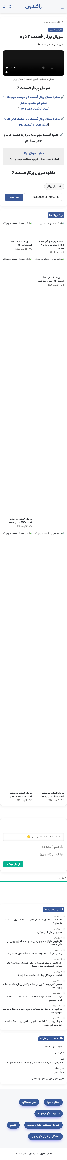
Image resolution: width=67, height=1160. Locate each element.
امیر (62, 1059)
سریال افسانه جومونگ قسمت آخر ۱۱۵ (21, 243)
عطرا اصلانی (58, 1069)
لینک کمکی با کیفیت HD (33, 125)
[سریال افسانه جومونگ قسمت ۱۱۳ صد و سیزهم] (17, 387)
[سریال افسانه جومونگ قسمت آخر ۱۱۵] (17, 230)
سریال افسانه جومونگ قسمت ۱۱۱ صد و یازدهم (52, 794)
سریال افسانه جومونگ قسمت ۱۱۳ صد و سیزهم (20, 520)
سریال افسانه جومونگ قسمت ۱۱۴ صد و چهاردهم (51, 279)
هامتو (13, 1125)
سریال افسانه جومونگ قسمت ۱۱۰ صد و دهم (21, 794)
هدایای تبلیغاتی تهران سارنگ (43, 1125)
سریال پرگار (53, 186)
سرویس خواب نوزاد (48, 1113)
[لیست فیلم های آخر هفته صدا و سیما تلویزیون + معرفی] (49, 230)
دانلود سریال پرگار (33, 153)
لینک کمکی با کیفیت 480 (33, 109)
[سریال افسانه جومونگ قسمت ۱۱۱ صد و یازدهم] (49, 661)
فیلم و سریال (49, 22)
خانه (59, 22)
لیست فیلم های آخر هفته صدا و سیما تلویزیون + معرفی (51, 245)
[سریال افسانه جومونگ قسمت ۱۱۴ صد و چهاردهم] (49, 266)
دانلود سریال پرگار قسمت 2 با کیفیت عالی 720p (31, 119)
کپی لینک (14, 197)
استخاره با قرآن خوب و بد (45, 1136)
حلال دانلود (53, 1102)
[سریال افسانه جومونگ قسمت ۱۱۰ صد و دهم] (17, 661)
